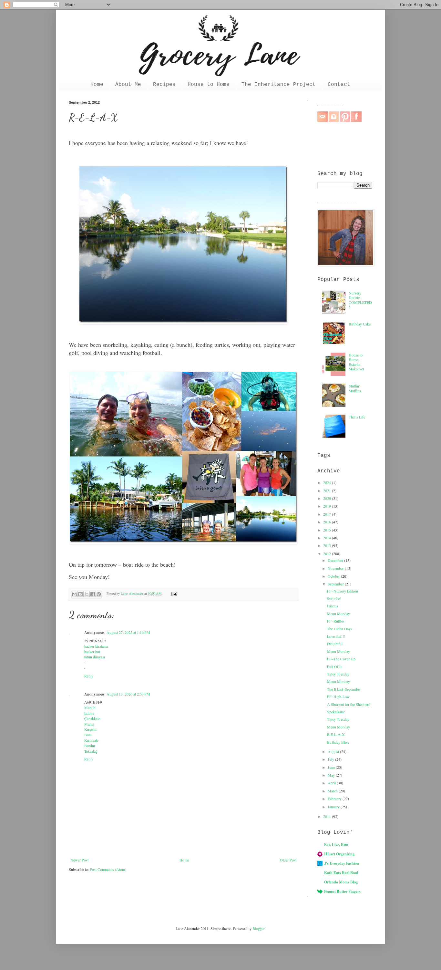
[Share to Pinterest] (99, 594)
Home (96, 85)
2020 (327, 498)
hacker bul (92, 651)
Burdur (89, 745)
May (332, 775)
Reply (88, 675)
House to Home (209, 85)
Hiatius (332, 605)
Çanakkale (92, 718)
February (335, 798)
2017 (327, 514)
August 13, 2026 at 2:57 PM (128, 694)
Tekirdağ (90, 751)
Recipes (164, 85)
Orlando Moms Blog (341, 882)
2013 (327, 545)
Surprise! (334, 598)
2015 (327, 529)
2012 (327, 553)
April (332, 782)
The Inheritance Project (278, 85)
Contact (339, 85)
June (332, 767)
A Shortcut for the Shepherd (348, 704)
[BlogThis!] (80, 594)
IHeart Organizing (339, 854)
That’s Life (357, 416)
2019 (327, 506)
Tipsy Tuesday (338, 673)
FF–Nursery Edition (342, 590)
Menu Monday (338, 613)
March (333, 790)
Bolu (88, 734)
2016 (327, 521)
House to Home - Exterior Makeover (356, 361)
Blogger (258, 928)
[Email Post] (173, 593)
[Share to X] (86, 594)
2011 (327, 816)
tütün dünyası (94, 656)
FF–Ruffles (335, 621)
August (334, 751)
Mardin (90, 707)
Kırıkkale (91, 740)
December (336, 560)
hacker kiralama (96, 646)
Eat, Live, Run (336, 844)
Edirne (89, 713)
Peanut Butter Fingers (342, 891)
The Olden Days (339, 628)
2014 (327, 537)
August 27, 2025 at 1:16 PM (128, 632)
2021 (327, 490)
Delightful (335, 643)
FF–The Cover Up (341, 658)
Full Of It (334, 666)
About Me (128, 85)
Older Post (288, 859)
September (336, 583)
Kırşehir (90, 729)
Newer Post (79, 859)
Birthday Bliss (338, 742)
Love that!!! (336, 636)
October (334, 576)
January (334, 806)
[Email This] (74, 594)
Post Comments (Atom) (108, 869)
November (336, 568)
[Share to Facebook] (92, 594)
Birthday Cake (360, 323)
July (331, 759)
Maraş (89, 724)
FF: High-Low (338, 696)
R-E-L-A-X (336, 734)
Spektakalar (336, 711)
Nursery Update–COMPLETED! (360, 299)
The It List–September (344, 689)
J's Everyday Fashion (341, 863)
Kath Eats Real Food (341, 872)
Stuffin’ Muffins (355, 388)
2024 (327, 482)
